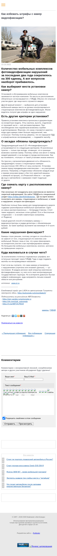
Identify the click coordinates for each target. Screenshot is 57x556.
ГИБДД (53, 310)
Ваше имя (9, 377)
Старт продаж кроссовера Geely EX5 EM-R (25, 466)
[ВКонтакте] (13, 316)
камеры (45, 310)
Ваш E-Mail (29, 377)
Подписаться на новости (12, 323)
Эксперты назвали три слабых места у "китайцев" (28, 478)
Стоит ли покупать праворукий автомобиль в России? (29, 459)
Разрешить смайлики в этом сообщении (23, 418)
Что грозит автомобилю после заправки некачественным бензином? (23, 485)
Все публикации (35, 333)
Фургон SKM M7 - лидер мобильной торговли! (26, 472)
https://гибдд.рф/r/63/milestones (21, 197)
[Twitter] (15, 316)
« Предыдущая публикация (14, 333)
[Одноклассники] (18, 316)
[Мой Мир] (21, 316)
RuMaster (36, 533)
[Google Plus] (24, 316)
